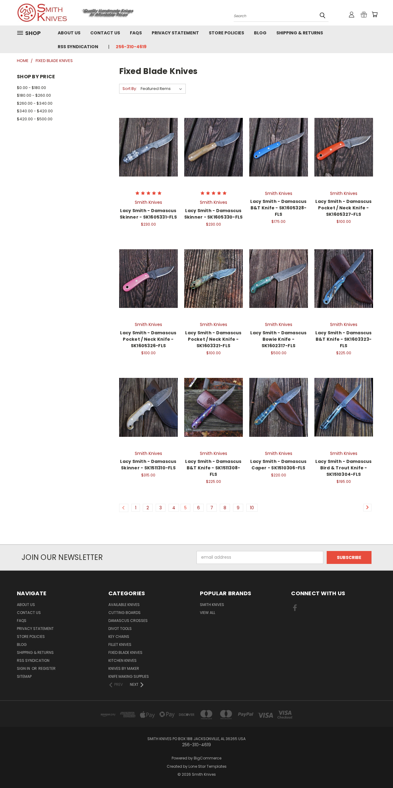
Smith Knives (212, 604)
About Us (69, 33)
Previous (376, 768)
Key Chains (118, 636)
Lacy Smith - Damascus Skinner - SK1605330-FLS (213, 214)
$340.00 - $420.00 (35, 111)
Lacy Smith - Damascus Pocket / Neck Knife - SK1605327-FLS (343, 207)
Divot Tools (120, 628)
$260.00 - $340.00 (35, 103)
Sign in (24, 668)
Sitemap (24, 676)
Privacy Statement (175, 33)
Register (47, 668)
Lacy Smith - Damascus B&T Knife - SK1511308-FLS (213, 467)
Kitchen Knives (122, 660)
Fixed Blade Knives (125, 652)
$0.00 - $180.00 (31, 88)
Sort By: (130, 88)
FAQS (136, 33)
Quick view (148, 140)
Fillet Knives (119, 644)
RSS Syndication (78, 47)
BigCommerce (207, 758)
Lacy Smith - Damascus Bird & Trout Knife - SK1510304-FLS (343, 467)
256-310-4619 (131, 47)
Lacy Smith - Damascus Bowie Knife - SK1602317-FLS (278, 339)
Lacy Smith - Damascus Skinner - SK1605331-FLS (148, 214)
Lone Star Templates (208, 766)
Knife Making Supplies (128, 676)
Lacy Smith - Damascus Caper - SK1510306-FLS (278, 464)
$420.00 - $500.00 (35, 119)
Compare (146, 152)
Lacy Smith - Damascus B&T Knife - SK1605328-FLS (278, 207)
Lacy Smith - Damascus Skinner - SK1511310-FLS (148, 464)
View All (207, 612)
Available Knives (124, 604)
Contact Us (105, 33)
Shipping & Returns (299, 33)
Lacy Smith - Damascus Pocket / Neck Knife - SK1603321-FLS (213, 339)
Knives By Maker (123, 668)
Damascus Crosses (128, 620)
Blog (260, 33)
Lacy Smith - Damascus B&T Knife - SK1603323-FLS (343, 339)
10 (252, 508)
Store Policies (226, 33)
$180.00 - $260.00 (34, 95)
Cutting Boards (124, 612)
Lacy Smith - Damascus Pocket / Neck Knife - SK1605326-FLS (148, 339)
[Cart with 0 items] (375, 14)
